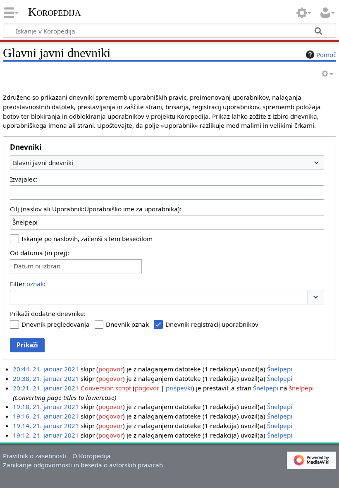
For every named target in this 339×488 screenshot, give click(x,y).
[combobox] (167, 162)
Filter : (27, 284)
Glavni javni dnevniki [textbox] (42, 162)
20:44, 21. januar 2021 (46, 369)
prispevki (179, 388)
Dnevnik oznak (127, 324)
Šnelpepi (279, 369)
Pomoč (326, 54)
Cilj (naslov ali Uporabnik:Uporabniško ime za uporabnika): (95, 209)
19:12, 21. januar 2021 (46, 435)
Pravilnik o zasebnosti (34, 456)
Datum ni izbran (37, 266)
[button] (316, 297)
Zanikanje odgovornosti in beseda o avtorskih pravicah (83, 465)
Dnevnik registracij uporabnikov (211, 324)
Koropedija (54, 12)
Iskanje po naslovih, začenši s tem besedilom (87, 238)
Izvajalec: (23, 179)
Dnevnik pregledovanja (55, 324)
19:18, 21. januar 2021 (46, 406)
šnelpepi (301, 388)
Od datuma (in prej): (39, 253)
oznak (35, 284)
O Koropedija (91, 456)
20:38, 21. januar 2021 (46, 378)
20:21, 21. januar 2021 (46, 388)
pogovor (110, 369)
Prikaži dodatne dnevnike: (48, 313)
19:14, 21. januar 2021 (46, 425)
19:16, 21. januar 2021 (46, 416)
